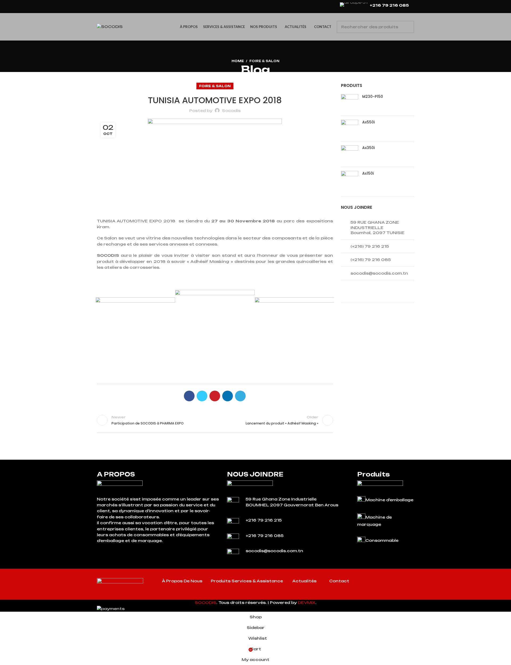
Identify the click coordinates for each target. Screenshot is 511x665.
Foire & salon (264, 61)
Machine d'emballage (389, 500)
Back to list (215, 420)
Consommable (381, 540)
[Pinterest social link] (214, 396)
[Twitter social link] (202, 396)
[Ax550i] (349, 128)
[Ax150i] (349, 179)
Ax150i (368, 173)
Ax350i (368, 147)
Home (238, 61)
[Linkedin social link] (227, 396)
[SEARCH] (408, 27)
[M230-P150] (349, 102)
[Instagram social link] (391, 582)
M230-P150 (372, 96)
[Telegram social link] (240, 396)
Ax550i (368, 122)
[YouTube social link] (397, 582)
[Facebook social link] (189, 396)
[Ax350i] (349, 154)
